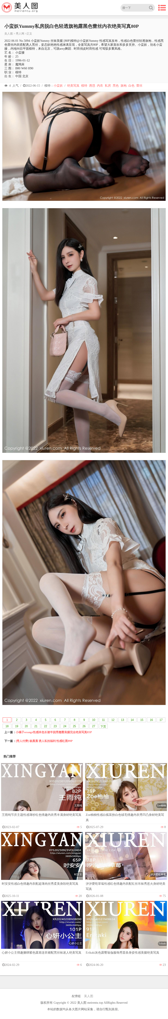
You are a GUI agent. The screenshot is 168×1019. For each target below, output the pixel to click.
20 (26, 726)
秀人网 (20, 33)
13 (122, 720)
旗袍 (124, 85)
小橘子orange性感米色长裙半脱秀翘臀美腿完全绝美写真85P (54, 732)
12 (112, 720)
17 (161, 720)
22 (45, 726)
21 (35, 726)
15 (141, 720)
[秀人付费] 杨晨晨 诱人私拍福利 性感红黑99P (44, 741)
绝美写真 (73, 85)
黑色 (116, 85)
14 (132, 720)
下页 (103, 726)
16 (151, 720)
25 (74, 726)
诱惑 (92, 85)
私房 (108, 85)
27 (93, 726)
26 (84, 726)
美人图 (8, 33)
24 (64, 726)
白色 (131, 85)
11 (103, 720)
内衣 (100, 85)
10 (93, 720)
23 (55, 726)
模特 (84, 85)
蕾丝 (139, 85)
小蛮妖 (58, 85)
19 (16, 726)
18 (7, 726)
